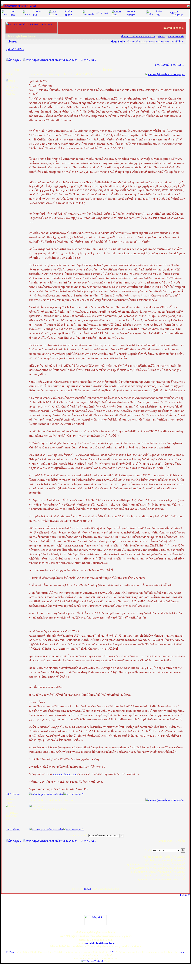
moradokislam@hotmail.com (99, 943)
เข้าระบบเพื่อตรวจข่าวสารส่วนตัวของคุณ (148, 41)
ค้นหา (161, 36)
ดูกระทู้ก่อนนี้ (162, 65)
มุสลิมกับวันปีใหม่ (15, 49)
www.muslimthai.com (65, 774)
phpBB (87, 888)
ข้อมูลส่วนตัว (118, 41)
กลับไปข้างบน (13, 794)
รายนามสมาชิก (176, 36)
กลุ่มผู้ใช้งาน (177, 41)
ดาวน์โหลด (102, 13)
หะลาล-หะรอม (88, 60)
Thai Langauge (178, 13)
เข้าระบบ (12, 41)
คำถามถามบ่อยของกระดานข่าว (138, 36)
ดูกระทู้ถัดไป (177, 65)
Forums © (185, 895)
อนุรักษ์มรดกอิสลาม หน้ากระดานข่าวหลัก (55, 60)
